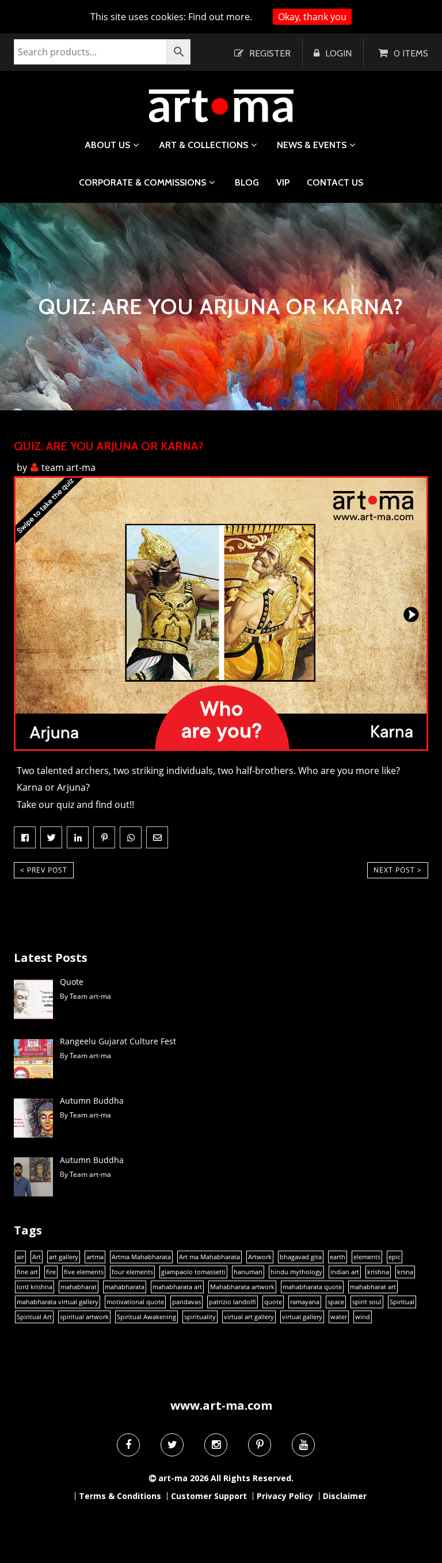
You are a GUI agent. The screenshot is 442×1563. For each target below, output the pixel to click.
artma (95, 1257)
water (338, 1317)
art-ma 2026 (183, 1478)
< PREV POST (43, 870)
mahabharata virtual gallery (57, 1302)
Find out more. (220, 16)
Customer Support (209, 1496)
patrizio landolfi (232, 1302)
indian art (344, 1272)
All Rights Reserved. (252, 1478)
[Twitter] (172, 1444)
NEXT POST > (398, 870)
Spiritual (402, 1302)
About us (107, 145)
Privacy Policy (285, 1496)
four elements (132, 1272)
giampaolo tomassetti (193, 1272)
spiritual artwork (84, 1317)
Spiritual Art (34, 1317)
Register (270, 53)
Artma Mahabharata (141, 1257)
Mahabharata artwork (242, 1287)
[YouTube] (303, 1444)
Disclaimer (345, 1496)
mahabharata (124, 1287)
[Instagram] (215, 1444)
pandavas (186, 1302)
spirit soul (367, 1302)
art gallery (63, 1257)
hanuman (248, 1272)
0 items (411, 53)
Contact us (335, 182)
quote (273, 1302)
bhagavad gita (301, 1257)
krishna (378, 1272)
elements (366, 1257)
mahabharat (78, 1287)
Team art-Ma (68, 467)
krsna (405, 1272)
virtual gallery (302, 1317)
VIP (282, 182)
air (20, 1257)
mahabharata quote (312, 1287)
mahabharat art (373, 1287)
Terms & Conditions (120, 1496)
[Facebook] (128, 1444)
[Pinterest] (259, 1444)
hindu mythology (296, 1272)
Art (36, 1257)
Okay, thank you (312, 16)
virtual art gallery (249, 1317)
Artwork (260, 1257)
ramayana (304, 1302)
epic (394, 1257)
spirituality (200, 1317)
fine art (27, 1272)
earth (337, 1257)
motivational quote (135, 1302)
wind (362, 1317)
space (335, 1302)
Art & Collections (203, 145)
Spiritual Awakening (146, 1317)
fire (51, 1272)
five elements (84, 1272)
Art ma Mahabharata (209, 1257)
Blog (247, 182)
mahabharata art (177, 1287)
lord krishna (34, 1287)
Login (338, 53)
